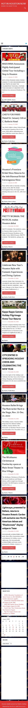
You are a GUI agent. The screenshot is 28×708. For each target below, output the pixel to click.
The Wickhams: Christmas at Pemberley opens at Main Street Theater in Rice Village (12, 464)
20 (13, 629)
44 (19, 556)
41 (11, 556)
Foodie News (11, 141)
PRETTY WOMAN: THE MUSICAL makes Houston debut (13, 220)
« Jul (3, 635)
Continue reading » (8, 95)
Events (13, 99)
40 (8, 556)
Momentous (21, 706)
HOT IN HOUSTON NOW (13, 3)
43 (16, 556)
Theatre (10, 246)
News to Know (12, 201)
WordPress (12, 706)
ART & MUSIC (7, 99)
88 (23, 556)
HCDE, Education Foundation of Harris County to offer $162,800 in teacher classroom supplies (12, 597)
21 (16, 629)
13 (13, 627)
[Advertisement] (14, 27)
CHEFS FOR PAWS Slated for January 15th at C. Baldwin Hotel (14, 118)
